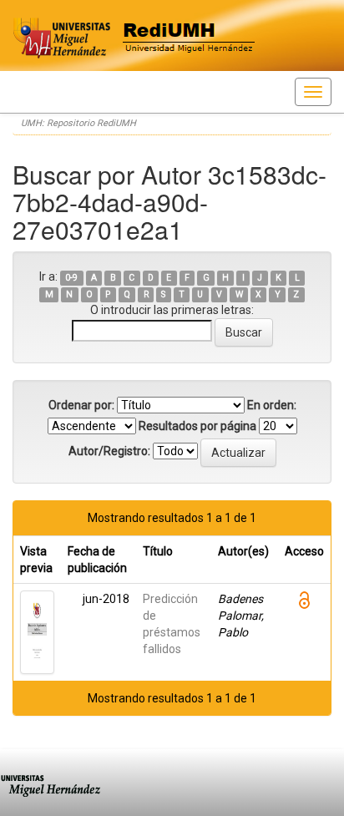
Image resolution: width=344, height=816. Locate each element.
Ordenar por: (81, 405)
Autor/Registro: (109, 451)
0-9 (71, 277)
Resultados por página (197, 426)
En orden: (271, 405)
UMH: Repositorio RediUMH (78, 123)
